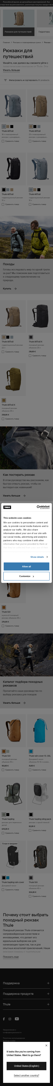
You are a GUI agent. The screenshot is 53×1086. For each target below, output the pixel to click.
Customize (24, 576)
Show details (37, 557)
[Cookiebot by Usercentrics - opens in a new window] (37, 507)
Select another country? (26, 1075)
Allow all (26, 566)
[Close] (46, 1045)
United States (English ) (26, 1066)
